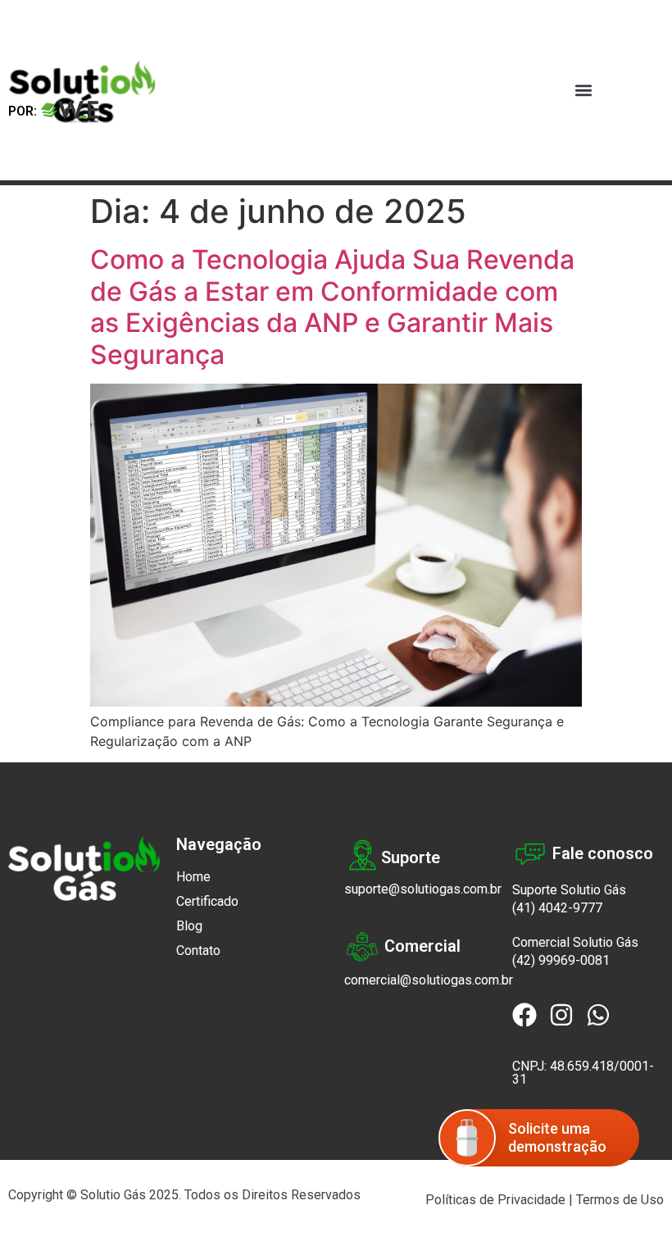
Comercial (422, 946)
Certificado (207, 901)
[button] (583, 90)
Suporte (410, 857)
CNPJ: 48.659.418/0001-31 (583, 1072)
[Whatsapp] (598, 1015)
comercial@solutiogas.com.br (428, 980)
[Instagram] (561, 1015)
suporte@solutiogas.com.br (423, 889)
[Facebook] (524, 1015)
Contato (198, 950)
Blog (189, 926)
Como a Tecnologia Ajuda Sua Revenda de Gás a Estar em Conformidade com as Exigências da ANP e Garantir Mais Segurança (332, 306)
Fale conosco (602, 853)
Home (193, 877)
